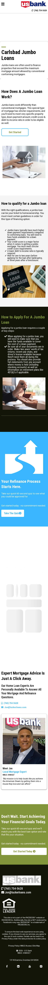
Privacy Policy (13, 946)
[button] (2, 4)
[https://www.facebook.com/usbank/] (7, 966)
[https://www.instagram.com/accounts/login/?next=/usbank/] (41, 966)
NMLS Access (25, 946)
